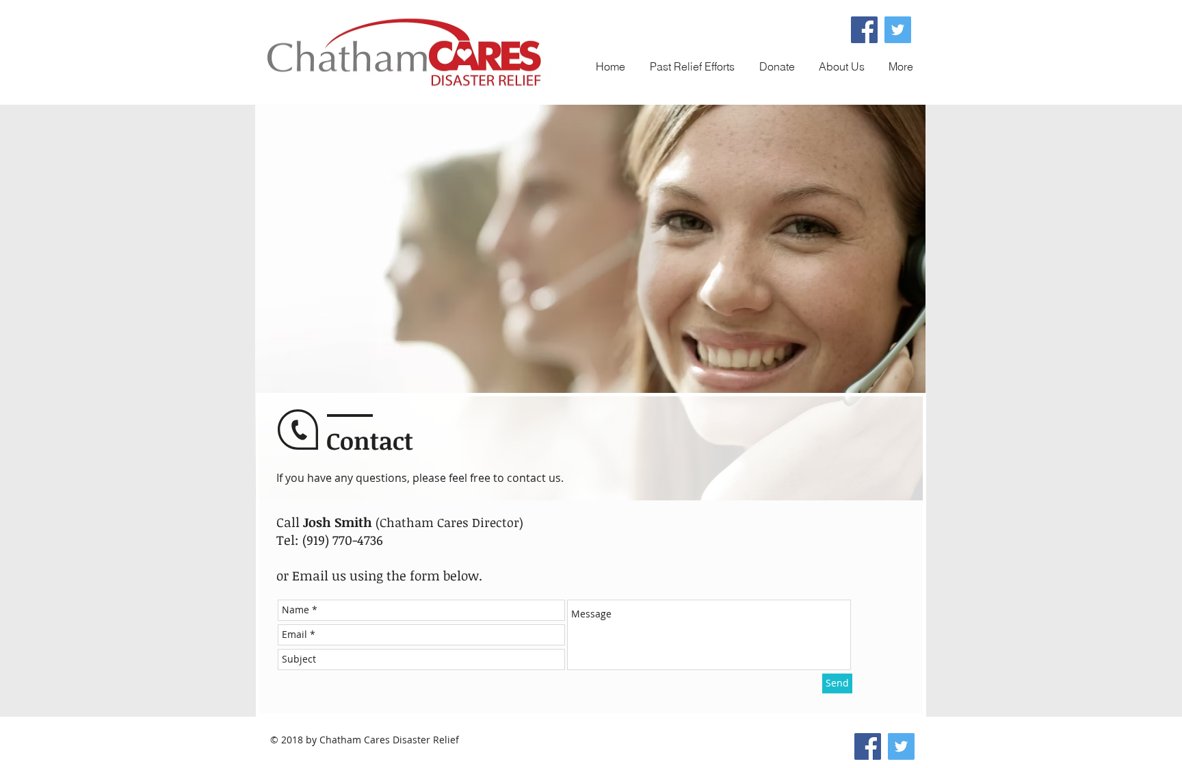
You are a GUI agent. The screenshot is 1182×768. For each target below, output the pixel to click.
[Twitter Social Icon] (897, 29)
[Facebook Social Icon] (864, 29)
